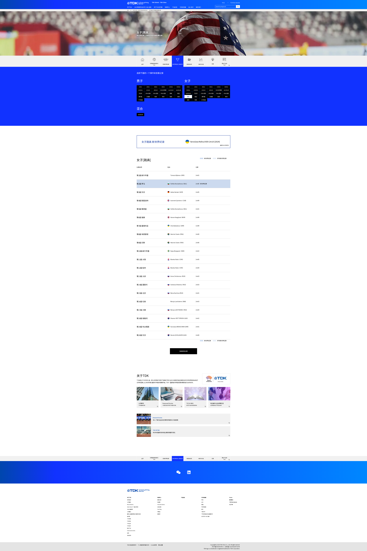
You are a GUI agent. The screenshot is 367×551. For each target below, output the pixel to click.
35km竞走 (155, 93)
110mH (148, 90)
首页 (128, 10)
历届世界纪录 (166, 64)
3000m (226, 87)
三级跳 (148, 96)
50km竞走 (163, 93)
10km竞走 (203, 93)
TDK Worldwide (235, 2)
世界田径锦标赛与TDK (154, 64)
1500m (171, 87)
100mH (203, 90)
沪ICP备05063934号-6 (218, 546)
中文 (223, 2)
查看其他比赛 (183, 351)
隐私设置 (160, 545)
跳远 (178, 93)
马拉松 (140, 93)
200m (148, 87)
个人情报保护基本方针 (143, 545)
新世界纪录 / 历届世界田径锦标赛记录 (140, 10)
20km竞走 (148, 93)
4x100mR (170, 90)
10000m (140, 90)
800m (163, 87)
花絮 (213, 64)
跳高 (171, 93)
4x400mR (178, 90)
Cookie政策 (154, 545)
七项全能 (203, 100)
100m (140, 87)
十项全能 (140, 100)
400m (155, 87)
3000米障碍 (163, 90)
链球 (171, 96)
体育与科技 (201, 64)
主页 (142, 64)
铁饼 (163, 96)
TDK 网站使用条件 (131, 545)
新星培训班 (189, 64)
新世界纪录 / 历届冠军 (178, 64)
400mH (156, 90)
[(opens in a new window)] (189, 472)
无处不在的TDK (224, 64)
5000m (178, 87)
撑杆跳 (140, 96)
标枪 (178, 96)
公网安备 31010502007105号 (232, 546)
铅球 (156, 96)
